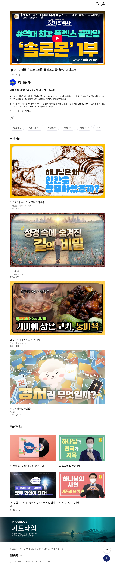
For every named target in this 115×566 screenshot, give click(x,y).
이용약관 (13, 549)
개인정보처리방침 (27, 549)
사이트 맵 (60, 549)
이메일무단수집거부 (45, 549)
